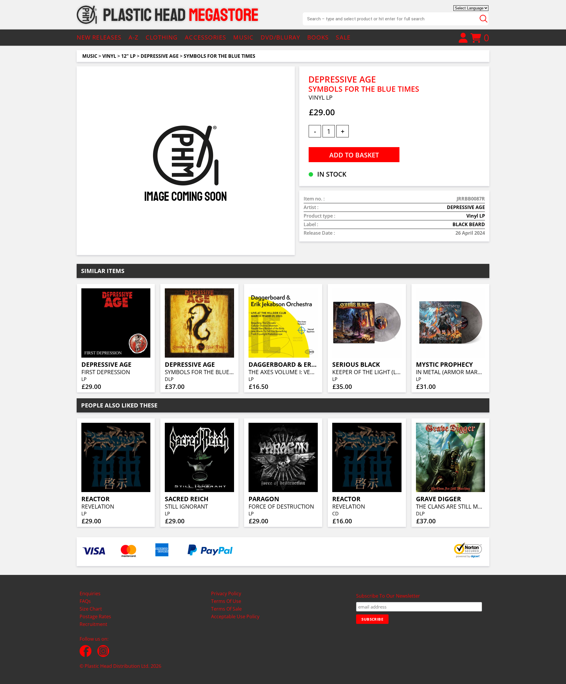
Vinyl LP (475, 216)
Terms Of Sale (226, 609)
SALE (343, 37)
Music (89, 56)
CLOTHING (162, 37)
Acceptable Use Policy (235, 616)
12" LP (128, 56)
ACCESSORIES (205, 37)
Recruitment (93, 624)
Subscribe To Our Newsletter (388, 596)
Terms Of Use (226, 601)
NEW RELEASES (99, 37)
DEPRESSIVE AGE (160, 56)
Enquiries (90, 593)
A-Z (133, 37)
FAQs (85, 601)
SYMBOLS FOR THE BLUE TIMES (219, 56)
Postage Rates (95, 616)
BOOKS (318, 37)
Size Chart (91, 609)
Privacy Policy (226, 593)
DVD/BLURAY (280, 37)
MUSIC (243, 37)
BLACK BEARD (469, 224)
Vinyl (109, 56)
